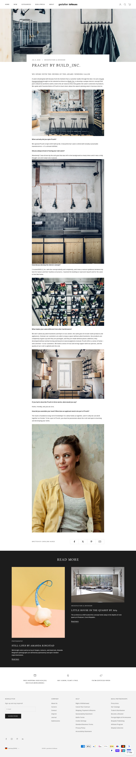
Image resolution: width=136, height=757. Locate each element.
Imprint (54, 714)
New (15, 4)
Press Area (115, 703)
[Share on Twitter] (83, 541)
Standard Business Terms (84, 724)
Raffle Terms (80, 717)
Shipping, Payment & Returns (85, 710)
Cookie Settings (81, 721)
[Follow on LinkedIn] (23, 739)
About (51, 4)
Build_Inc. (71, 81)
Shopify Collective (117, 728)
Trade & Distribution (118, 710)
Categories (26, 4)
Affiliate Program (117, 724)
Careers (54, 707)
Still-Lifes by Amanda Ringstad (33, 645)
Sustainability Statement (84, 714)
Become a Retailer (117, 714)
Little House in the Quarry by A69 (94, 610)
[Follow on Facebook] (6, 739)
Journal (54, 717)
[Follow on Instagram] (12, 739)
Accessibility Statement (84, 731)
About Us (54, 703)
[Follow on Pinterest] (17, 739)
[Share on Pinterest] (91, 541)
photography (17, 641)
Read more (15, 659)
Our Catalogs (115, 707)
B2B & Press (40, 4)
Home (7, 4)
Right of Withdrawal (82, 703)
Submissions (55, 721)
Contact (54, 710)
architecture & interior (54, 60)
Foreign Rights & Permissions (121, 717)
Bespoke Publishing (117, 721)
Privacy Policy (80, 728)
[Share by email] (100, 541)
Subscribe (13, 716)
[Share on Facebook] (74, 541)
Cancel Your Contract (83, 707)
